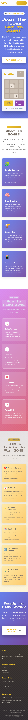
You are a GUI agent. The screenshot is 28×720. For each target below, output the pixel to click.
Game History (5, 672)
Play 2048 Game (6, 668)
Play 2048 (21, 3)
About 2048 (5, 670)
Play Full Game (19, 103)
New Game (9, 103)
